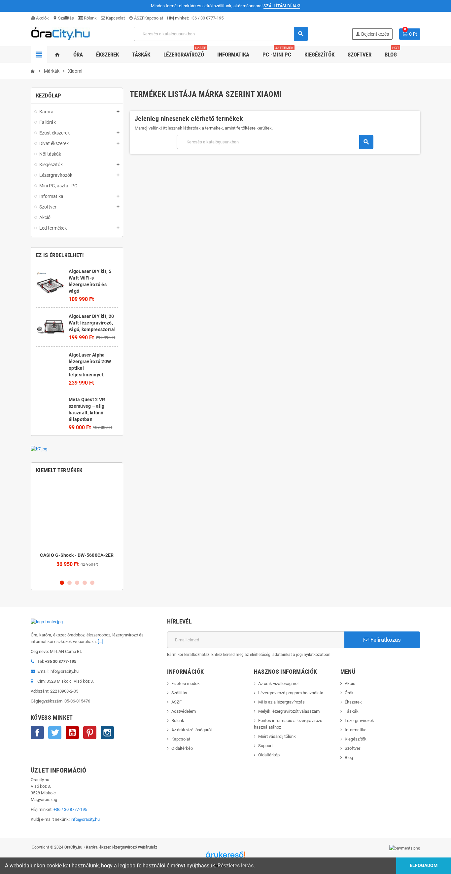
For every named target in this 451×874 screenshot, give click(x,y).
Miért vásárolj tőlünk (277, 736)
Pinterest (89, 732)
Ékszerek (353, 702)
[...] (100, 641)
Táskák (352, 711)
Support (265, 745)
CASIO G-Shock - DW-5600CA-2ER (77, 555)
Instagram (107, 732)
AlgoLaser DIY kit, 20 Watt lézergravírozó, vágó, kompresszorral (92, 323)
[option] (77, 528)
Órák (349, 692)
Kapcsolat (115, 18)
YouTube (72, 732)
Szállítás (63, 18)
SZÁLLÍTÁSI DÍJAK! (281, 5)
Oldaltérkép (182, 748)
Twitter (54, 732)
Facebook (37, 732)
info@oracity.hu (85, 819)
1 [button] (62, 583)
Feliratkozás (385, 639)
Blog (349, 757)
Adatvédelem (183, 711)
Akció (350, 683)
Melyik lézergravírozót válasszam (289, 711)
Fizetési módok (185, 683)
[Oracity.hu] (60, 33)
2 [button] (69, 583)
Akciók (40, 18)
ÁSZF (136, 18)
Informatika (355, 729)
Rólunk (90, 18)
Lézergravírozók (359, 720)
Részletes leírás (236, 865)
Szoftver (352, 748)
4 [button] (85, 583)
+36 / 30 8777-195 (207, 18)
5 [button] (92, 583)
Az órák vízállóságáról (191, 729)
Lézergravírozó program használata (290, 692)
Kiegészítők (355, 739)
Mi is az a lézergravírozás (281, 702)
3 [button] (77, 583)
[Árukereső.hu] (225, 857)
